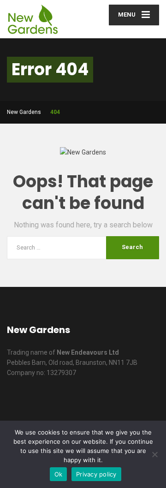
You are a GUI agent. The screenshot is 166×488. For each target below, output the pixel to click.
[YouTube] (123, 402)
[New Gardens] (45, 19)
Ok (58, 474)
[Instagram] (147, 402)
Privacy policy (96, 474)
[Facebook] (53, 402)
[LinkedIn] (100, 402)
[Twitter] (76, 402)
